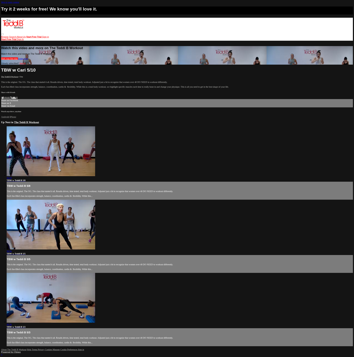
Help (29, 349)
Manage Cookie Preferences (65, 349)
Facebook (5, 98)
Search (13, 37)
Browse (5, 37)
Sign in (45, 37)
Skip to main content (10, 2)
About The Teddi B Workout (13, 349)
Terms (35, 349)
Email (15, 98)
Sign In (20, 39)
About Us (21, 37)
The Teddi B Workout (9, 77)
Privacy (41, 349)
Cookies (49, 349)
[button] (2, 34)
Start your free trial (9, 58)
